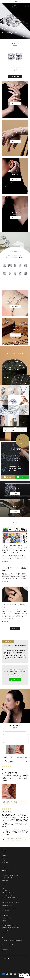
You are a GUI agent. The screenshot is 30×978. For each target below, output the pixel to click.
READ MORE (5, 562)
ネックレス (4, 855)
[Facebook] (2, 945)
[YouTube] (12, 945)
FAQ (3, 888)
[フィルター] (3, 761)
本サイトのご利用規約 (7, 918)
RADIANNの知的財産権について (9, 925)
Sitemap (3, 932)
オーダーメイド (5, 862)
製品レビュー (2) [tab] (8, 757)
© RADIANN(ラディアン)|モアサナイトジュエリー (15, 965)
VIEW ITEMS (15, 103)
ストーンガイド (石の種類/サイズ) (9, 908)
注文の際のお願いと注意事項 (8, 897)
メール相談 (9, 477)
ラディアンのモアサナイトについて (10, 875)
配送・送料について (6, 890)
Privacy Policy (5, 923)
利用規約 (4, 920)
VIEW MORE (15, 493)
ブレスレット (5, 858)
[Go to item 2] (19, 749)
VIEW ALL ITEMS (15, 76)
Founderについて (6, 873)
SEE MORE (7, 35)
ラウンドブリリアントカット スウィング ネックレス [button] (17, 840)
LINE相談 (23, 477)
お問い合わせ (5, 930)
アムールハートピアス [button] (12, 803)
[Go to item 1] (10, 749)
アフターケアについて (7, 905)
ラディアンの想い (6, 870)
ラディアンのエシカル (7, 877)
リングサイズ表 (5, 910)
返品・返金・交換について (8, 893)
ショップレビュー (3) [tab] (22, 757)
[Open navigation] (2, 6)
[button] (15, 731)
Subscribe (6, 958)
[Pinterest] (8, 945)
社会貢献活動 (5, 880)
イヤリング (4, 860)
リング (3, 853)
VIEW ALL (15, 628)
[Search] (25, 6)
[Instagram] (5, 945)
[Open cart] (27, 6)
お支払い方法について (7, 895)
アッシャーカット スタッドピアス (15, 67)
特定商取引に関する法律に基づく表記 (10, 928)
